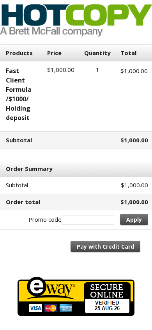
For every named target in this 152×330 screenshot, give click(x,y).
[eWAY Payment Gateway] (76, 313)
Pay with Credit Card (105, 246)
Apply (134, 219)
